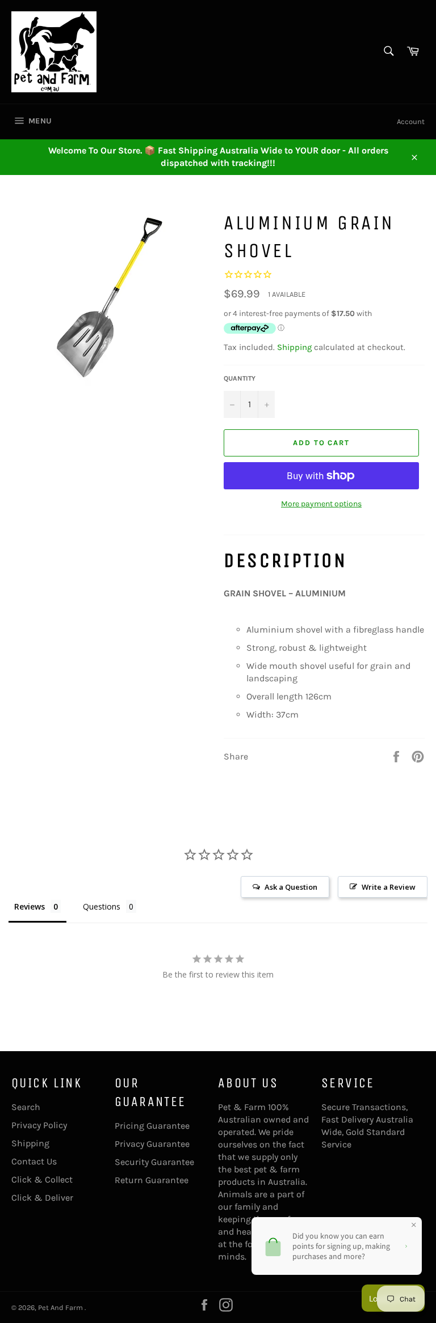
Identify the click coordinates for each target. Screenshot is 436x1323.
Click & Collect (42, 1179)
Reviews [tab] (29, 906)
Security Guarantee (154, 1161)
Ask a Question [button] (291, 887)
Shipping (294, 347)
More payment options (321, 504)
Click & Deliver (42, 1197)
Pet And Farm (61, 1307)
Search (25, 1107)
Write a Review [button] (389, 887)
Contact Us (34, 1161)
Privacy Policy (39, 1125)
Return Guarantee (151, 1180)
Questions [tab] (101, 906)
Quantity (239, 378)
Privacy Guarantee (152, 1143)
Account (411, 121)
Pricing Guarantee (152, 1125)
